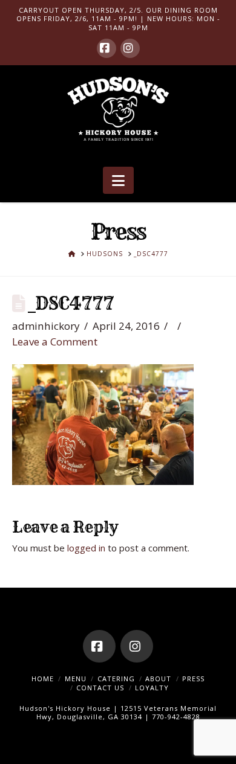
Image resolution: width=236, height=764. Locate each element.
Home (42, 678)
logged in (86, 548)
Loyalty (152, 687)
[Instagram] (130, 48)
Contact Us (100, 687)
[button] (118, 180)
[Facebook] (106, 48)
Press (193, 678)
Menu (76, 678)
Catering (116, 678)
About (158, 678)
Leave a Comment (54, 341)
